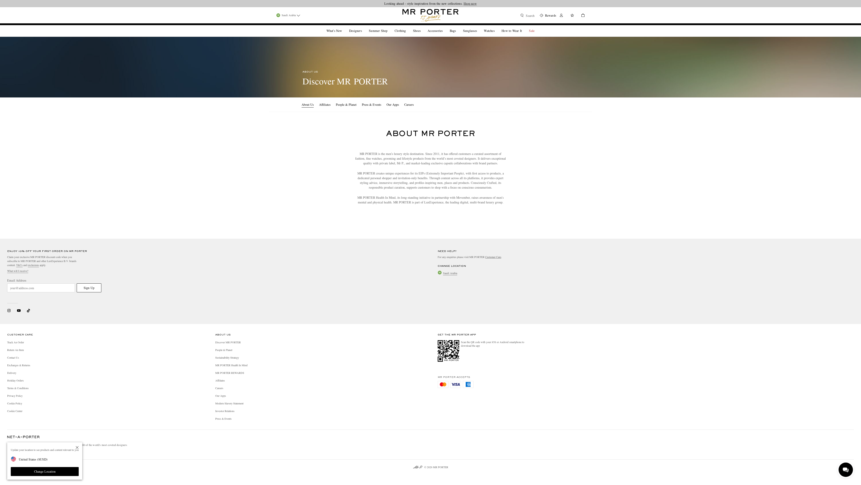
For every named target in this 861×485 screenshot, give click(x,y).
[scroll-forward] (417, 104)
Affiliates (324, 104)
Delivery (11, 373)
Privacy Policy (15, 395)
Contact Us (13, 357)
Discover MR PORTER (228, 342)
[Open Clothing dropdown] (407, 27)
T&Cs (19, 265)
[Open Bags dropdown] (457, 27)
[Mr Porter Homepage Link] (430, 15)
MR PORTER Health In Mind (231, 365)
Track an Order (15, 342)
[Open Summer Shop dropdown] (389, 27)
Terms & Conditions (18, 388)
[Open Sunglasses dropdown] (479, 27)
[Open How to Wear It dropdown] (524, 27)
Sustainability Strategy (227, 357)
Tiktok (28, 310)
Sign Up (89, 288)
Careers (409, 104)
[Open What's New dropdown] (344, 27)
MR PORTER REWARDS (229, 373)
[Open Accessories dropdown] (444, 27)
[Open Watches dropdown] (496, 27)
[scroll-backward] (297, 104)
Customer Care (493, 257)
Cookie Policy (14, 403)
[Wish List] (572, 16)
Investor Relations (225, 411)
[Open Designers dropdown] (363, 27)
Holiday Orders (15, 380)
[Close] (77, 447)
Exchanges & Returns (18, 365)
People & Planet (346, 104)
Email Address (16, 280)
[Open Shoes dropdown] (422, 27)
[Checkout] (581, 16)
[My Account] (561, 16)
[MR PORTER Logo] (23, 437)
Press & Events (371, 104)
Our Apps (393, 104)
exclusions (33, 265)
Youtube (18, 310)
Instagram (9, 310)
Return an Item (15, 350)
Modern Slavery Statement (229, 403)
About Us (308, 104)
